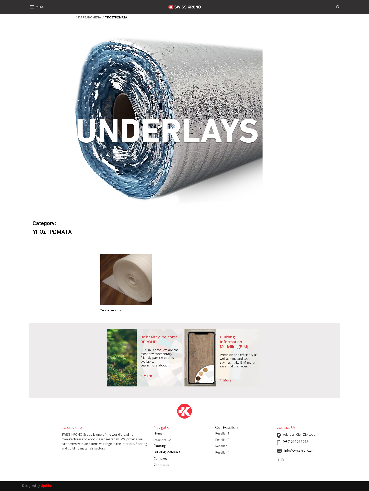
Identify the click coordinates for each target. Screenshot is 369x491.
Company (160, 458)
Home (158, 433)
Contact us (161, 465)
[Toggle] (157, 440)
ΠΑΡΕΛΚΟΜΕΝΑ (89, 17)
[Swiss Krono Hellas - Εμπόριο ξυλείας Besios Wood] (184, 7)
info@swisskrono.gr (298, 450)
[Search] (337, 7)
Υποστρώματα (110, 310)
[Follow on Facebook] (278, 460)
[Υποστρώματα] (126, 279)
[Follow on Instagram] (282, 460)
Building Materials (167, 452)
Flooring (160, 446)
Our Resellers (227, 427)
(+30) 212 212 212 (295, 441)
